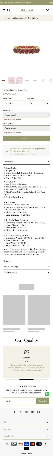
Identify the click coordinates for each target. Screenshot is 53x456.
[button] (26, 138)
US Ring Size (8, 123)
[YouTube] (32, 412)
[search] (8, 10)
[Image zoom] (26, 49)
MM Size (30, 98)
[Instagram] (26, 412)
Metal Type (7, 98)
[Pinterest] (21, 412)
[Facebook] (15, 412)
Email (8, 401)
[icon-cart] (47, 10)
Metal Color (8, 110)
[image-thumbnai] (3, 80)
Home (5, 18)
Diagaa (29, 453)
